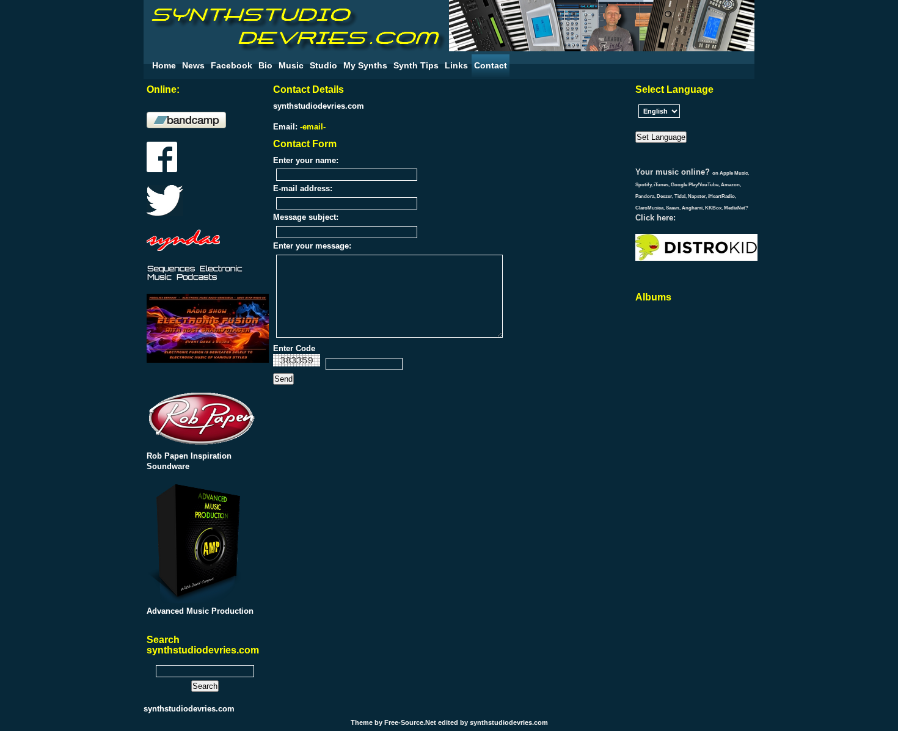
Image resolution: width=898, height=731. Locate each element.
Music (291, 65)
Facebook (231, 65)
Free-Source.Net (410, 722)
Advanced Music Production (200, 611)
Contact (490, 65)
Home (164, 65)
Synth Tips (416, 65)
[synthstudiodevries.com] (296, 48)
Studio (323, 65)
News (193, 65)
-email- (313, 126)
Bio (265, 65)
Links (456, 65)
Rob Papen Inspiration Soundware (189, 461)
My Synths (365, 65)
